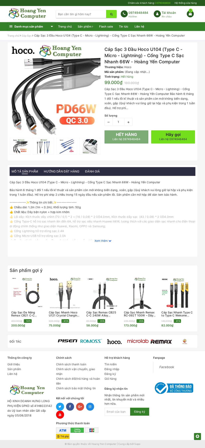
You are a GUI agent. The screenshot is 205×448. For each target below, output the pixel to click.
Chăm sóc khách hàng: (149, 2)
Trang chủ (65, 26)
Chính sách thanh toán (71, 364)
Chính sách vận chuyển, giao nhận (75, 371)
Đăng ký (110, 374)
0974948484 (138, 13)
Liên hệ (139, 26)
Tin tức (124, 26)
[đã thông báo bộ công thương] (173, 387)
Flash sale (106, 26)
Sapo (137, 443)
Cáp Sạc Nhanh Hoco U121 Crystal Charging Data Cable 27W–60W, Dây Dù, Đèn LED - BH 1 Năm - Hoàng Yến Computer (65, 314)
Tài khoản (169, 13)
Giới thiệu (13, 364)
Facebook (166, 367)
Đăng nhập (112, 369)
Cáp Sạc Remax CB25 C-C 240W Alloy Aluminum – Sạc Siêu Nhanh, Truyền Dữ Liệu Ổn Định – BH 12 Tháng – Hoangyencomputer (101, 314)
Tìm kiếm (111, 364)
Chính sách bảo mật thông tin (76, 388)
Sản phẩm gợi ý (26, 270)
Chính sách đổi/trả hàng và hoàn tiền (78, 381)
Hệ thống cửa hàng (186, 2)
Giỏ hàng (111, 378)
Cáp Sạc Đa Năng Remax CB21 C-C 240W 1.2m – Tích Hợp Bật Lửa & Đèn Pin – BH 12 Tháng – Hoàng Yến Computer (26, 314)
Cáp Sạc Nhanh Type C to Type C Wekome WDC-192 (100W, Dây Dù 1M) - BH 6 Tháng (177, 314)
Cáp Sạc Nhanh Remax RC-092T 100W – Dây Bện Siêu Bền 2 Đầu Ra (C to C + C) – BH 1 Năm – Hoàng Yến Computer (140, 314)
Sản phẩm (85, 26)
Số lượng (111, 115)
